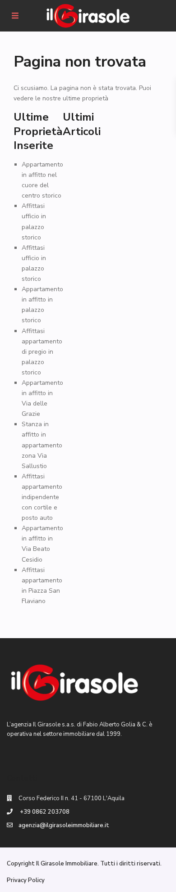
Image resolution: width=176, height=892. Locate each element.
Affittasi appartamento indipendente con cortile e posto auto (42, 497)
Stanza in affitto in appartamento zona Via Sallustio (42, 445)
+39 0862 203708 (44, 812)
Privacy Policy (26, 880)
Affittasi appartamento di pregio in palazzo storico (42, 352)
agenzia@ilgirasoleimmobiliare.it (64, 825)
